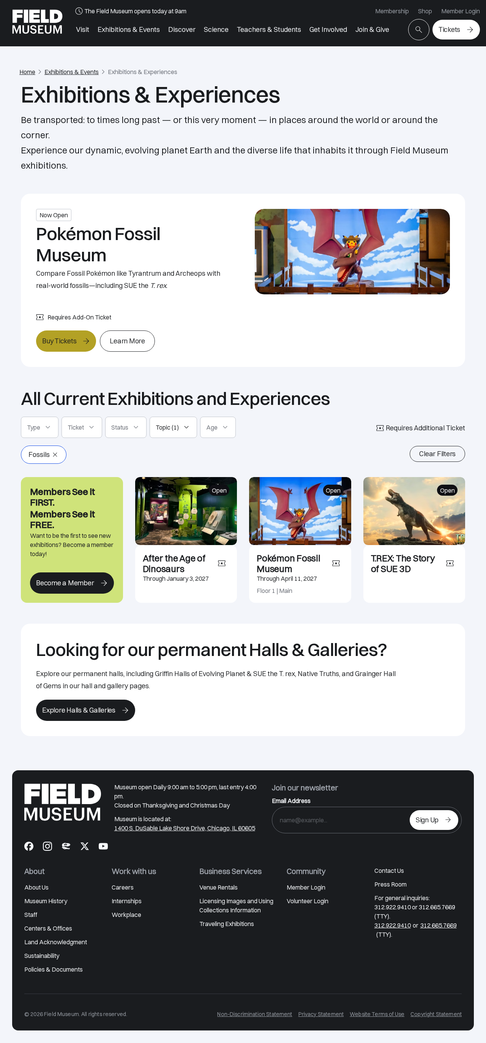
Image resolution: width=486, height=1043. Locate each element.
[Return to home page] (62, 802)
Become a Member (65, 582)
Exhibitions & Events (129, 29)
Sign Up (427, 819)
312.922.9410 (392, 925)
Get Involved (328, 29)
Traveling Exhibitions (226, 924)
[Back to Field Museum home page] (37, 23)
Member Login (460, 11)
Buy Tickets (59, 341)
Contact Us (389, 870)
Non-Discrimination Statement (254, 1014)
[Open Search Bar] (418, 29)
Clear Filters (437, 453)
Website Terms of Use (377, 1014)
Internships (127, 901)
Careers (123, 887)
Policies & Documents (53, 969)
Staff (30, 914)
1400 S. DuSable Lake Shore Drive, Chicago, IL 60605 (184, 828)
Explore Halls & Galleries (78, 710)
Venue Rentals (218, 887)
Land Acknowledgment (55, 942)
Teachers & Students (269, 29)
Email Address (291, 800)
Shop (425, 11)
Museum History (45, 901)
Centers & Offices (48, 928)
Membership (392, 11)
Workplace (126, 914)
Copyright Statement (436, 1014)
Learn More (127, 341)
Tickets (449, 29)
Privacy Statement (321, 1014)
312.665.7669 (438, 925)
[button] (39, 427)
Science (216, 29)
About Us (36, 887)
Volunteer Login (307, 901)
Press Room (390, 884)
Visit (82, 29)
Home (27, 72)
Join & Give (372, 29)
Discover (182, 29)
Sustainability (41, 955)
